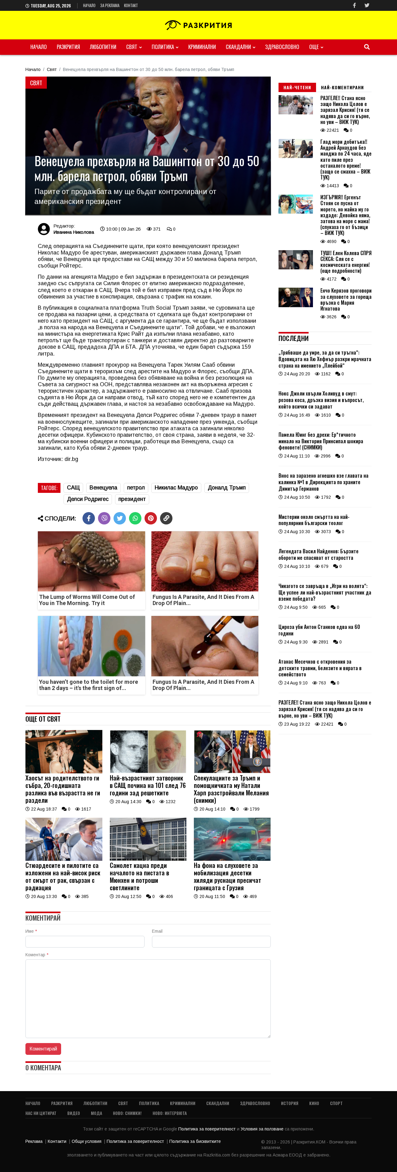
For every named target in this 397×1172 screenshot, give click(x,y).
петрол (136, 487)
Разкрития (68, 47)
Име (31, 931)
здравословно (282, 47)
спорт (336, 1103)
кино (314, 1103)
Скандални (238, 47)
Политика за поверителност (207, 1128)
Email (157, 931)
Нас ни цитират (40, 1113)
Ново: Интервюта (170, 1113)
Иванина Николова (73, 232)
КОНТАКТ (131, 5)
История (289, 1103)
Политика (163, 47)
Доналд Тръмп (227, 487)
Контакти (57, 1141)
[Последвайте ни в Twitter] (367, 5)
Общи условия (86, 1141)
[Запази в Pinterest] (151, 518)
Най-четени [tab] (297, 87)
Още (314, 47)
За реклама (109, 5)
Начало (89, 5)
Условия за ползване (263, 1128)
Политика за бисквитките (195, 1141)
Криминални (202, 47)
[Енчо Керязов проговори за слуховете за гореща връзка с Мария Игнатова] (296, 305)
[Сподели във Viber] (104, 518)
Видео (73, 1113)
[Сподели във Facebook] (89, 518)
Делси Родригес (88, 499)
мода (96, 1113)
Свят (131, 47)
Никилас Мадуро (176, 487)
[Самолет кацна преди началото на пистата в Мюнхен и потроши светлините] (148, 859)
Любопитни (103, 47)
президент (132, 499)
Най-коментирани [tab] (342, 87)
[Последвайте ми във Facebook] (354, 5)
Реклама (33, 1141)
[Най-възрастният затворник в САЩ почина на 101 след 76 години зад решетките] (148, 771)
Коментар (36, 955)
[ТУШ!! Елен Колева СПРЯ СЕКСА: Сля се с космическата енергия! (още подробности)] (296, 267)
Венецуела (103, 487)
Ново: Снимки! (127, 1113)
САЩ (73, 487)
